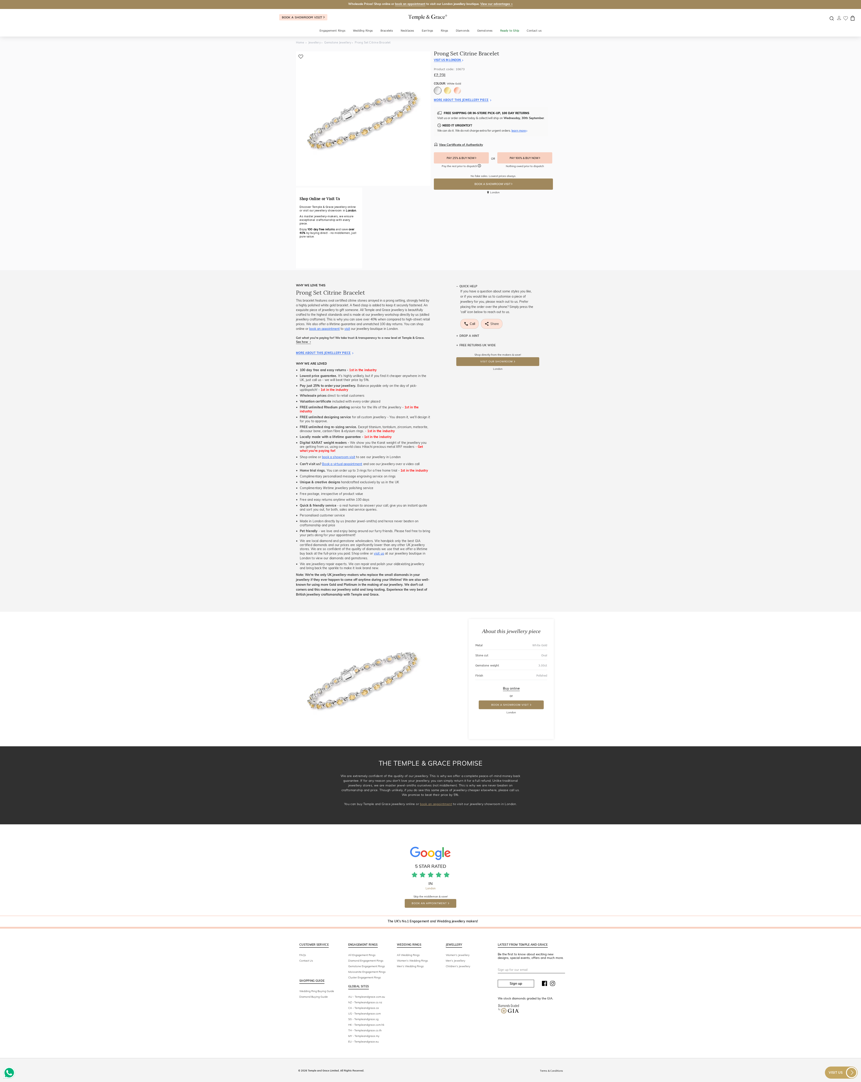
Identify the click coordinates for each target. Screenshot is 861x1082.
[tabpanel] (363, 118)
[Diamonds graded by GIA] (509, 1010)
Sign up (516, 983)
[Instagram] (553, 984)
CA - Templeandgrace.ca (363, 1008)
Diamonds (463, 30)
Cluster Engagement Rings (364, 977)
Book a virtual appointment (342, 464)
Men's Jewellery (455, 960)
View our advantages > (496, 4)
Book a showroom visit (302, 17)
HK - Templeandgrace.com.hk (366, 1024)
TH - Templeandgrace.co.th (365, 1030)
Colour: (447, 83)
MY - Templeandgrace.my (363, 1036)
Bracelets (386, 30)
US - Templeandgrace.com (364, 1013)
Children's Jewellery (458, 966)
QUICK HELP (468, 286)
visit (347, 329)
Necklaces (407, 30)
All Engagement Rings (362, 955)
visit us (379, 553)
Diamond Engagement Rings (365, 960)
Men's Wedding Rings (410, 966)
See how (302, 342)
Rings (444, 30)
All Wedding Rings (408, 955)
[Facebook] (545, 984)
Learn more (518, 130)
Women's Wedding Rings (412, 960)
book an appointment (410, 4)
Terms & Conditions (551, 1070)
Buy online (511, 688)
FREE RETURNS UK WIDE (477, 345)
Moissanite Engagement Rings (367, 971)
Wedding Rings (363, 30)
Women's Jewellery (458, 955)
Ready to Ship (509, 30)
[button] (479, 166)
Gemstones (485, 30)
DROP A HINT (469, 335)
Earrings (427, 30)
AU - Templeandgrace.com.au (366, 996)
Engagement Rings (332, 30)
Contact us (534, 30)
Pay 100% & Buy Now (524, 158)
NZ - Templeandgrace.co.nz (365, 1002)
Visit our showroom (496, 361)
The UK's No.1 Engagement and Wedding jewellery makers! (433, 921)
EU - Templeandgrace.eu (363, 1041)
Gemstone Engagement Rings (366, 966)
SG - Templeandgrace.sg (363, 1019)
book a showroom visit (338, 457)
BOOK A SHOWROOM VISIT (492, 184)
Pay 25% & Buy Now (461, 158)
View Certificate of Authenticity (461, 144)
